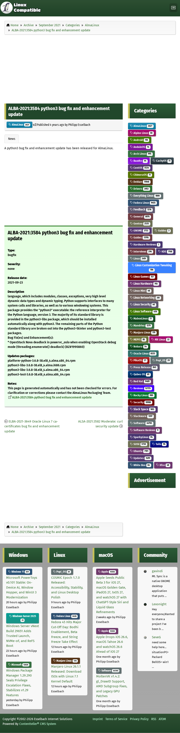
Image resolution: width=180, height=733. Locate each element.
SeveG (156, 637)
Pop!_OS (162, 360)
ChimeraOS (142, 174)
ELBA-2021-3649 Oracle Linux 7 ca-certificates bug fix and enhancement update (31, 426)
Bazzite (139, 160)
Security (142, 402)
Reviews (142, 388)
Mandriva (142, 325)
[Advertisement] (90, 68)
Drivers (141, 188)
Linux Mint (141, 290)
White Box (141, 465)
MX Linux (161, 339)
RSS (153, 719)
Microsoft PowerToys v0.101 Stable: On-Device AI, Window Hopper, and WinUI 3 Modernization (21, 587)
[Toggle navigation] (173, 8)
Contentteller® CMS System (37, 724)
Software (142, 423)
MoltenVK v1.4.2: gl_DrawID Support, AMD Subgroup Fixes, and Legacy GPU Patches (111, 686)
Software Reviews (145, 430)
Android (140, 140)
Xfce (164, 465)
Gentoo (141, 223)
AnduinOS (141, 147)
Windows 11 (20, 571)
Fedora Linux (144, 202)
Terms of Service (116, 719)
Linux (139, 258)
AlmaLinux (20, 124)
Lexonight (159, 604)
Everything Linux (146, 195)
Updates (141, 458)
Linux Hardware (145, 283)
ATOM (162, 719)
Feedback (142, 209)
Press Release (144, 367)
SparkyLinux (143, 437)
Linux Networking (146, 297)
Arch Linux (142, 153)
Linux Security (144, 304)
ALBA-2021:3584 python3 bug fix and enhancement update (52, 397)
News (11, 139)
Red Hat (141, 381)
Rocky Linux (143, 395)
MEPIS (139, 339)
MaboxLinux (142, 318)
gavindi (157, 571)
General (141, 216)
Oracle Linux (144, 353)
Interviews (142, 251)
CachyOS (162, 160)
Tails (160, 444)
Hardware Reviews (146, 244)
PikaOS (139, 360)
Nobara (140, 346)
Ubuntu (140, 451)
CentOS (141, 167)
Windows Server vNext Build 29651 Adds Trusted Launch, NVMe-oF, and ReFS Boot (22, 636)
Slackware (142, 416)
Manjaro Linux (144, 332)
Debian (141, 181)
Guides (163, 230)
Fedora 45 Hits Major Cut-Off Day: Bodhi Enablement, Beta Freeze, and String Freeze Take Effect (66, 632)
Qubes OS (141, 374)
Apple (108, 571)
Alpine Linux (142, 133)
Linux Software (145, 311)
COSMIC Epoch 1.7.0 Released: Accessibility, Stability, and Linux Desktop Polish (67, 587)
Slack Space (143, 409)
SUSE (139, 444)
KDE (166, 251)
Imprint (98, 719)
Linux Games (143, 276)
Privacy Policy (139, 719)
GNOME (140, 230)
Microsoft (19, 664)
